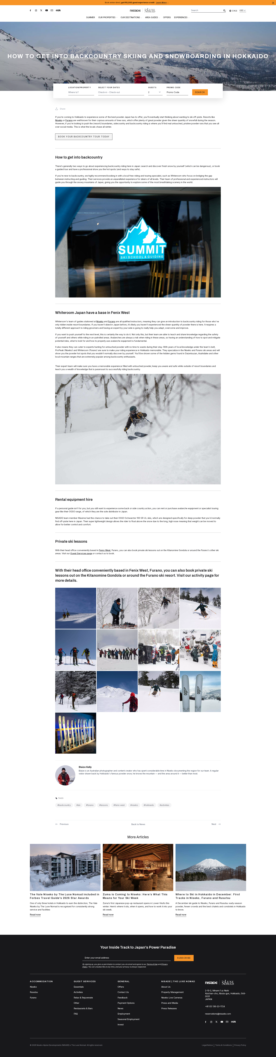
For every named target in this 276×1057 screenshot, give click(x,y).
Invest (121, 1024)
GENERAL (124, 981)
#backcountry (64, 805)
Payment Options (126, 1003)
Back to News (138, 824)
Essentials (79, 986)
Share (62, 109)
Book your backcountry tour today (83, 136)
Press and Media (169, 1003)
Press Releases (169, 1008)
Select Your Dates (109, 87)
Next (214, 824)
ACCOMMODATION (41, 981)
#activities (164, 805)
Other (76, 1003)
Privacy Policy (240, 1045)
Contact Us (123, 992)
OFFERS (167, 17)
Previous (64, 824)
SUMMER (90, 17)
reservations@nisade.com (218, 1013)
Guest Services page (81, 553)
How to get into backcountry (78, 157)
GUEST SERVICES (85, 981)
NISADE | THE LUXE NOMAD (178, 981)
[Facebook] (31, 11)
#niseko (134, 805)
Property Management (172, 992)
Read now (35, 914)
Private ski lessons (71, 541)
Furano (69, 120)
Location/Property (79, 87)
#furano (90, 805)
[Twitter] (41, 11)
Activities (78, 992)
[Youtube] (46, 11)
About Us (165, 986)
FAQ (76, 1013)
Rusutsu (34, 992)
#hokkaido (149, 805)
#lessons (103, 805)
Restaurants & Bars (83, 1008)
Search (200, 92)
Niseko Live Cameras (171, 997)
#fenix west (119, 805)
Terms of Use (152, 964)
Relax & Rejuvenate (83, 997)
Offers (121, 986)
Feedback (123, 997)
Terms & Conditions (223, 1045)
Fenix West (104, 550)
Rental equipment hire (74, 500)
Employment (124, 1013)
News (120, 1008)
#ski (78, 805)
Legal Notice (207, 1045)
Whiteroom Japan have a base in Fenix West (92, 313)
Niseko (58, 120)
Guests (152, 87)
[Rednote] (59, 11)
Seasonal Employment (128, 1019)
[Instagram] (36, 11)
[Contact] (52, 10)
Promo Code (174, 87)
